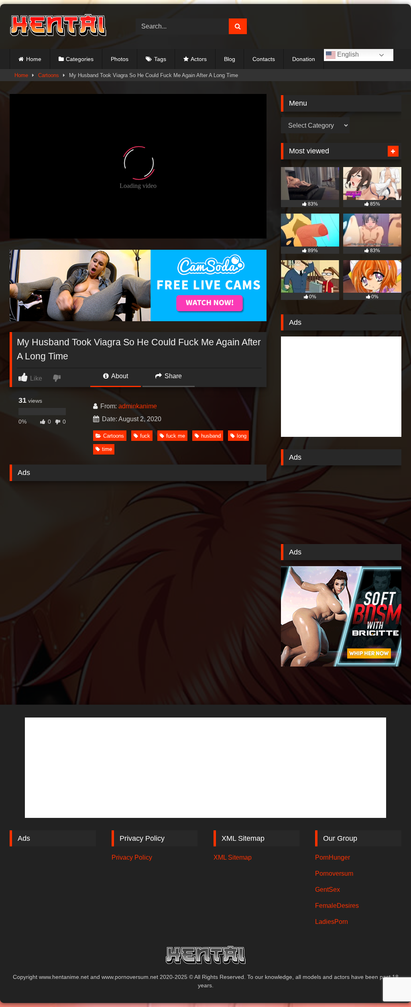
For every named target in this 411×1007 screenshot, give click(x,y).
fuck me (175, 436)
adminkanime (137, 406)
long (241, 436)
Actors (199, 59)
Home (33, 59)
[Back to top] (386, 983)
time (107, 449)
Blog (229, 59)
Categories (80, 59)
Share (172, 376)
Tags (160, 59)
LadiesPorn (331, 921)
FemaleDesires (337, 905)
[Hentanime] (63, 26)
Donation (303, 59)
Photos (119, 59)
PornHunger (332, 857)
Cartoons (48, 75)
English (347, 54)
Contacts (263, 59)
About (119, 376)
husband (211, 436)
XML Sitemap (233, 857)
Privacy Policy (132, 857)
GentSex (327, 889)
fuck (145, 436)
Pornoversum (334, 873)
